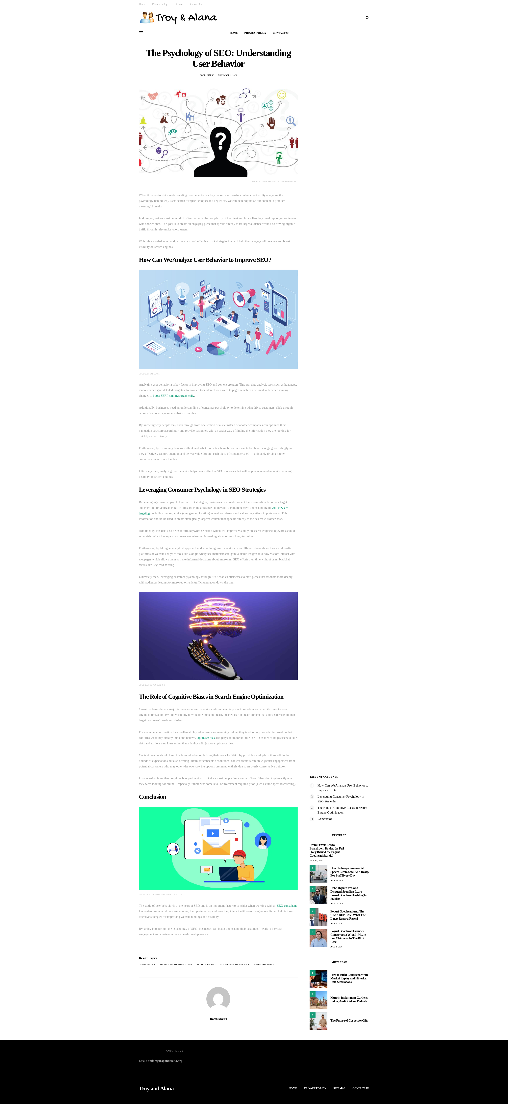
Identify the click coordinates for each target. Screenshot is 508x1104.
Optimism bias (206, 737)
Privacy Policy (159, 4)
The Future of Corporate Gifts (349, 1020)
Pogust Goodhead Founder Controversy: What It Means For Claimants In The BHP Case (348, 936)
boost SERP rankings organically (173, 395)
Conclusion (325, 819)
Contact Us (196, 4)
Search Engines (207, 965)
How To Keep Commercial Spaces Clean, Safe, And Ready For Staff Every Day (349, 872)
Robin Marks (207, 75)
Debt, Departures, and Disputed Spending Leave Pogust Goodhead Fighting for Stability (349, 893)
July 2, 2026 (336, 947)
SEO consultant (287, 905)
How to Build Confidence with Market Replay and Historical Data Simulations (349, 978)
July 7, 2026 (336, 923)
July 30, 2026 (316, 860)
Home (142, 4)
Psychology (148, 965)
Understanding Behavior (236, 965)
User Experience (264, 965)
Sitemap (179, 4)
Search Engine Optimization (176, 965)
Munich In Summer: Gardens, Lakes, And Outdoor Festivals (349, 999)
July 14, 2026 (336, 904)
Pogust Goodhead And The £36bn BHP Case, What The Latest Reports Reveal (348, 915)
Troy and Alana (156, 1088)
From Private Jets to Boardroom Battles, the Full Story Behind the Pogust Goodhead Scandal (327, 850)
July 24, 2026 (336, 880)
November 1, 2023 (227, 75)
